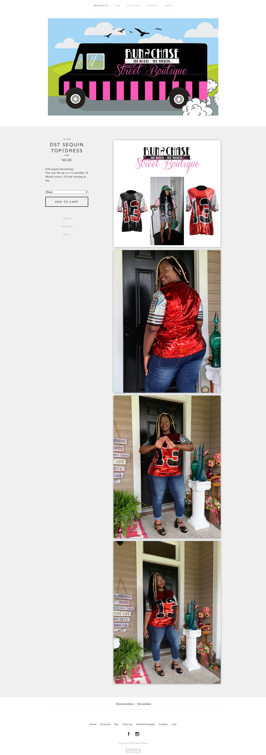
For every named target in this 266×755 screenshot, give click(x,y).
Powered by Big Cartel (133, 751)
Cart (168, 5)
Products (101, 5)
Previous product (125, 703)
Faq (117, 5)
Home (93, 724)
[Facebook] (129, 734)
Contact (152, 5)
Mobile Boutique (145, 724)
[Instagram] (137, 734)
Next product (144, 703)
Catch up (133, 5)
